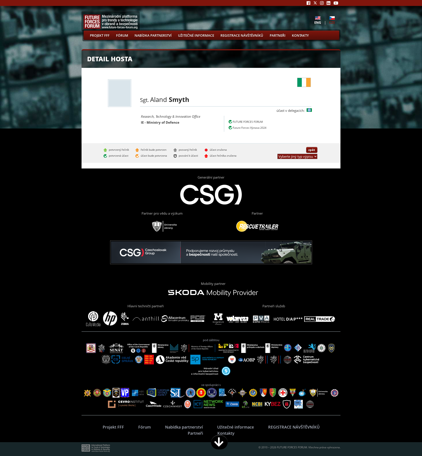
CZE (332, 22)
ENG (317, 22)
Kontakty (300, 35)
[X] (315, 3)
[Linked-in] (328, 3)
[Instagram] (322, 3)
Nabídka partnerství (153, 35)
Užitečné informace (196, 35)
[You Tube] (335, 3)
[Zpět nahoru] (405, 442)
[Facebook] (308, 3)
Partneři (278, 35)
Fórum (122, 35)
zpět (311, 150)
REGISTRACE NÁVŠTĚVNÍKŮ (241, 35)
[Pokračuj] (219, 442)
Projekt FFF (99, 35)
